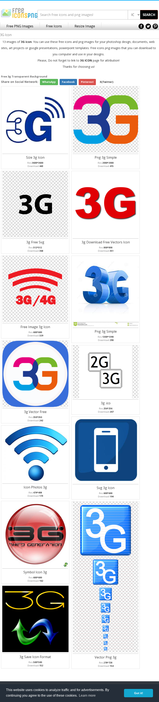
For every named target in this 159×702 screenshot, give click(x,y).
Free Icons (54, 26)
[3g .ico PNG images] (105, 371)
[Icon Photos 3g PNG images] (35, 454)
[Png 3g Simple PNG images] (106, 119)
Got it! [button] (138, 693)
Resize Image (85, 26)
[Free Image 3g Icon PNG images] (35, 289)
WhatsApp (49, 82)
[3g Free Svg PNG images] (35, 204)
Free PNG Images (19, 26)
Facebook (68, 82)
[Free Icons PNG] (19, 13)
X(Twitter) (106, 82)
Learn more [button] (87, 695)
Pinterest (87, 82)
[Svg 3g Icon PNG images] (106, 450)
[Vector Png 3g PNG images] (105, 577)
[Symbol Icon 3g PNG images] (35, 534)
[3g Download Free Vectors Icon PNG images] (106, 204)
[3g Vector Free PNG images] (35, 374)
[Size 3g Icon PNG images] (35, 119)
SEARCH (149, 14)
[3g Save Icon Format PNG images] (35, 619)
